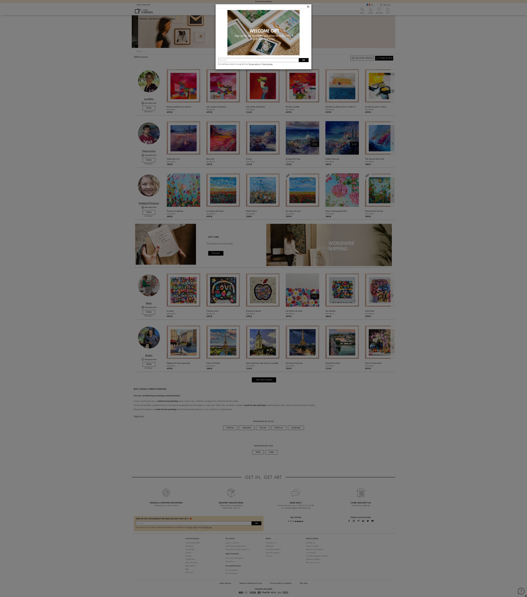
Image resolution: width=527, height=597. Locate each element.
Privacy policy (254, 64)
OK (303, 60)
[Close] (308, 6)
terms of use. (268, 64)
